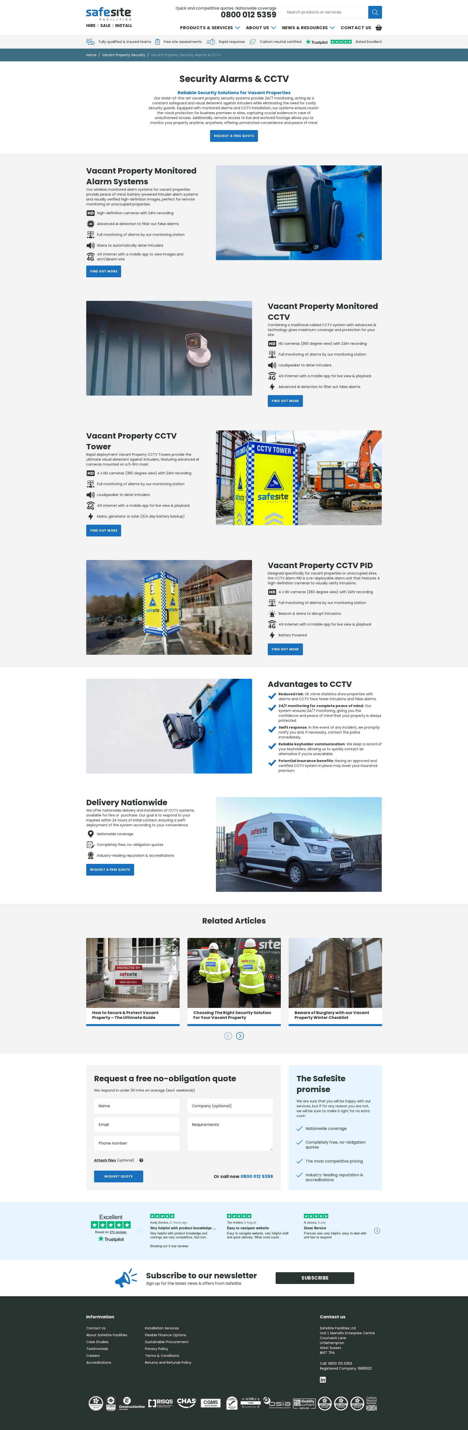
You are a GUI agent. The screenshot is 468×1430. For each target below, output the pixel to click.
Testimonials (97, 1348)
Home (91, 55)
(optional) (114, 1160)
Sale (105, 25)
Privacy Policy (156, 1348)
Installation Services (162, 1328)
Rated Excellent (369, 41)
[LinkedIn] (323, 1380)
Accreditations (98, 1362)
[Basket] (378, 28)
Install (123, 25)
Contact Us (356, 28)
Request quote (118, 1176)
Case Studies (97, 1341)
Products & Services (206, 28)
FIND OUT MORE (103, 271)
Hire (90, 25)
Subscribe (315, 1278)
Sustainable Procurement (167, 1341)
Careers (93, 1355)
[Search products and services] (375, 12)
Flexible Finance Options (165, 1335)
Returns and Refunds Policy (168, 1362)
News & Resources (305, 28)
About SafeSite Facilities (106, 1335)
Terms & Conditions (162, 1355)
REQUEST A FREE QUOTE (234, 136)
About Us (257, 28)
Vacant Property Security (123, 55)
